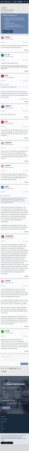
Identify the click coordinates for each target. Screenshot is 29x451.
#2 (25, 59)
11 (27, 42)
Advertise (2, 428)
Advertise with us (18, 391)
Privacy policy (3, 421)
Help (2, 424)
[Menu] (1, 1)
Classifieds (17, 393)
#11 (25, 336)
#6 (25, 147)
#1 (25, 42)
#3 (25, 80)
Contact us (3, 416)
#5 (25, 126)
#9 (25, 241)
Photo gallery (17, 395)
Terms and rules (4, 419)
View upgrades (6, 407)
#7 (25, 170)
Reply (27, 50)
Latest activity (5, 397)
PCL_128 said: (5, 84)
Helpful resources (18, 397)
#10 (25, 285)
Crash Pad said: (5, 195)
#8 (25, 191)
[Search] (27, 1)
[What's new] (24, 1)
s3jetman (4, 12)
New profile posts (5, 393)
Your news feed (5, 395)
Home (2, 426)
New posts (4, 391)
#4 (25, 111)
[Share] (23, 42)
